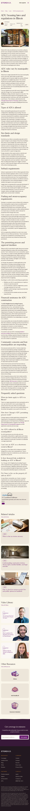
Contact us (18, 778)
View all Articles (5, 517)
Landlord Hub (4, 760)
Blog (6, 11)
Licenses (18, 760)
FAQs (2, 765)
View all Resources (5, 666)
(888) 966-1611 (19, 781)
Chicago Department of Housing (9, 100)
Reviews (3, 767)
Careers (17, 758)
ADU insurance (13, 381)
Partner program (5, 774)
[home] (6, 2)
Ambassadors (4, 778)
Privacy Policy (19, 767)
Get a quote (22, 2)
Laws (10, 11)
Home (2, 11)
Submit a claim (19, 776)
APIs (2, 781)
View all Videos (4, 605)
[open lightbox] (15, 615)
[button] (28, 2)
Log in (17, 774)
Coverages (3, 758)
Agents (3, 776)
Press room (18, 765)
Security (17, 762)
